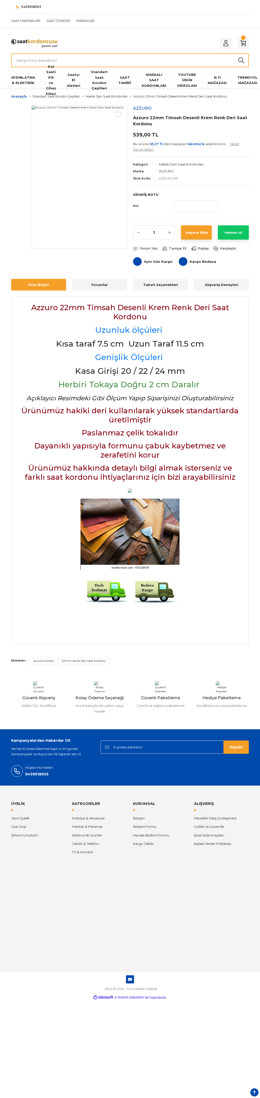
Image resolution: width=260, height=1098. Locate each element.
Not (135, 206)
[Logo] (34, 43)
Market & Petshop (87, 827)
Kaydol (236, 747)
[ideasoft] (103, 997)
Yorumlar (99, 285)
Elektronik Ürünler (87, 835)
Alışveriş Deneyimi (221, 285)
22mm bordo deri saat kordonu (84, 661)
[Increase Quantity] (170, 232)
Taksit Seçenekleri (160, 285)
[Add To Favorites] (117, 114)
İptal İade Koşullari (209, 835)
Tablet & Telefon (85, 844)
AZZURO (166, 171)
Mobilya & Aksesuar (88, 818)
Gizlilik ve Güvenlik (209, 827)
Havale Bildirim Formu (151, 835)
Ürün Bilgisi (38, 285)
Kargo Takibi (143, 844)
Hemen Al (233, 232)
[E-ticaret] (129, 997)
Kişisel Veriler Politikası (212, 844)
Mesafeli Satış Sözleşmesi (215, 818)
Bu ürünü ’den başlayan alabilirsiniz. (186, 146)
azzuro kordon (43, 661)
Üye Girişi (18, 827)
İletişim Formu (144, 827)
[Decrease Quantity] (138, 232)
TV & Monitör (82, 852)
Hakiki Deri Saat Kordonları (181, 164)
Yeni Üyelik (20, 818)
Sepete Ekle (196, 232)
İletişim (139, 818)
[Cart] (243, 43)
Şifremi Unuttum (24, 835)
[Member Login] (226, 43)
